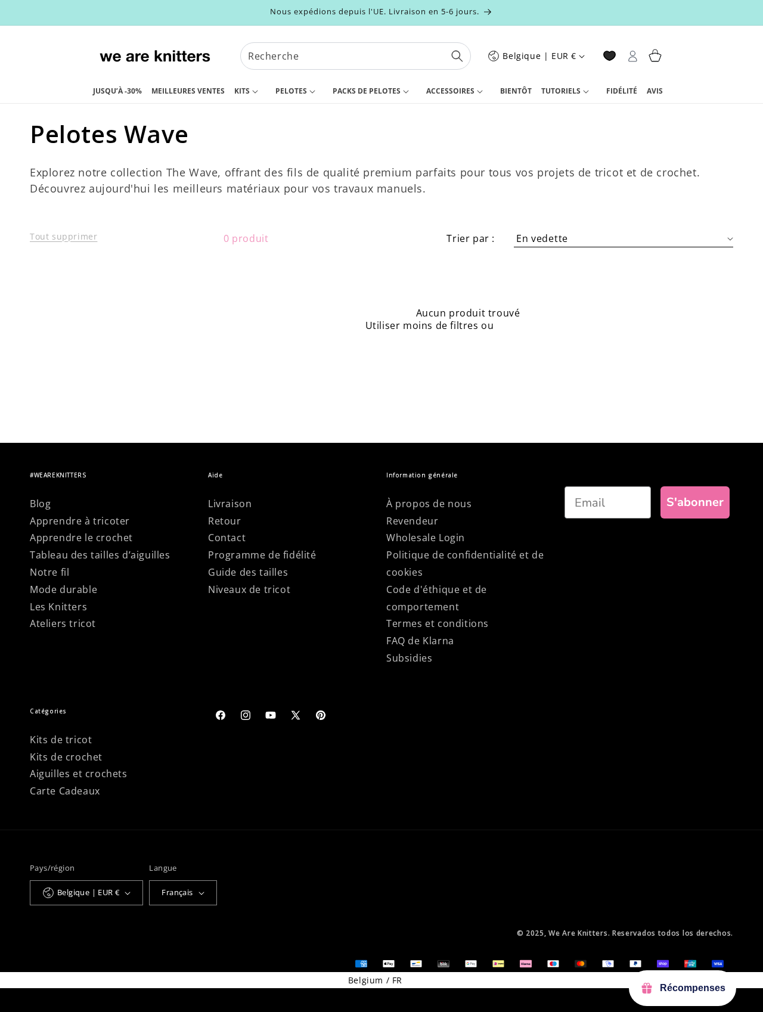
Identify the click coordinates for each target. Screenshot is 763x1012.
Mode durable (63, 589)
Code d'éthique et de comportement (436, 598)
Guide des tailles (248, 572)
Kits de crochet (66, 756)
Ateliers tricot (63, 623)
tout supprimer (533, 325)
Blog (40, 503)
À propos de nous (429, 503)
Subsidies (409, 658)
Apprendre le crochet (81, 537)
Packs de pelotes (367, 91)
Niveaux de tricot (249, 589)
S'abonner (695, 502)
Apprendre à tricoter (80, 520)
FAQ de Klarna (420, 640)
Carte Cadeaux (65, 790)
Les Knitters (58, 606)
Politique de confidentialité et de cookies (465, 563)
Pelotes (291, 91)
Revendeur (412, 520)
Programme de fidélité (262, 554)
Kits (242, 91)
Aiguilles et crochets (79, 773)
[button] (250, 91)
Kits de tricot (61, 739)
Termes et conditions (437, 623)
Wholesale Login (425, 537)
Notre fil (49, 572)
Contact (227, 537)
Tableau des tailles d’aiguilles (100, 554)
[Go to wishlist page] (609, 55)
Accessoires (450, 91)
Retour (224, 520)
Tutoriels (561, 91)
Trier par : (470, 238)
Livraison (230, 503)
